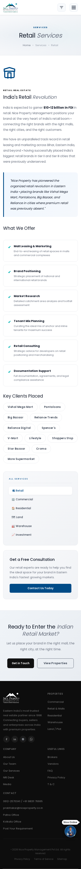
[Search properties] (61, 7)
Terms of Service (43, 859)
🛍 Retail (18, 491)
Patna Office (11, 815)
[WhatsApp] (31, 739)
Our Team (9, 764)
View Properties (55, 663)
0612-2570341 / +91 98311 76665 (23, 801)
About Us (9, 757)
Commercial (56, 702)
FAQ (50, 771)
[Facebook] (6, 739)
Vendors (53, 764)
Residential (55, 715)
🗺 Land (17, 517)
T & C (51, 784)
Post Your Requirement (18, 828)
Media (7, 784)
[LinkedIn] (14, 739)
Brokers (52, 757)
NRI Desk (8, 777)
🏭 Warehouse (22, 526)
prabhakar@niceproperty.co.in (23, 808)
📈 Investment (21, 535)
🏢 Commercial (22, 499)
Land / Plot (54, 729)
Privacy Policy (56, 777)
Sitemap (62, 859)
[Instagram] (23, 739)
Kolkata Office (12, 821)
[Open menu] (74, 7)
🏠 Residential (21, 508)
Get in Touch (20, 663)
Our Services (11, 771)
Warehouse (55, 722)
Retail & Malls (56, 708)
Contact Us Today (40, 588)
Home (27, 45)
